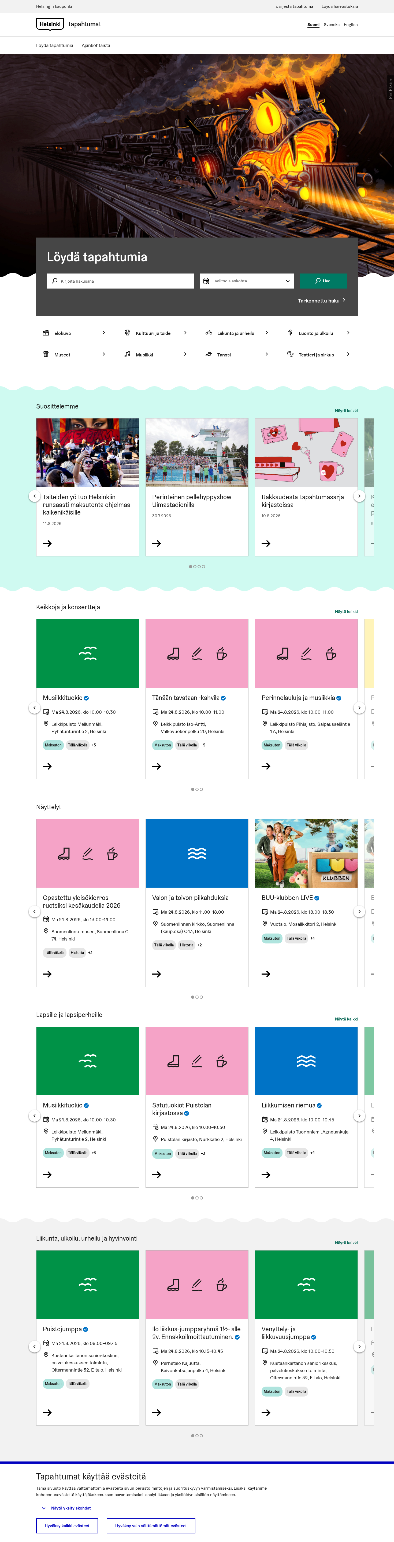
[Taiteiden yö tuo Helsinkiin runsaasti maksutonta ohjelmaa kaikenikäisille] (87, 487)
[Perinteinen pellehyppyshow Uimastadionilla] (197, 487)
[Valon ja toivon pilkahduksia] (197, 903)
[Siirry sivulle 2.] (194, 566)
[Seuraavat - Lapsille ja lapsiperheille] (359, 1116)
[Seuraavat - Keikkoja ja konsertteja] (359, 708)
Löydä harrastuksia (340, 6)
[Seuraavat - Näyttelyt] (359, 911)
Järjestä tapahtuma (294, 6)
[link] (50, 24)
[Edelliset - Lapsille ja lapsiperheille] (34, 1116)
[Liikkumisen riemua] (306, 1107)
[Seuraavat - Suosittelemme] (359, 496)
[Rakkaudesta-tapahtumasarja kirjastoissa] (306, 487)
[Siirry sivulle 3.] (199, 566)
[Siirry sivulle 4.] (203, 566)
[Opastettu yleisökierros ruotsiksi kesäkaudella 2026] (87, 903)
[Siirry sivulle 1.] (190, 566)
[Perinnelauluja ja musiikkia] (306, 699)
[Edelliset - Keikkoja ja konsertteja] (34, 708)
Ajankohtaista (96, 45)
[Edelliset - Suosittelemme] (34, 496)
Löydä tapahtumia (54, 45)
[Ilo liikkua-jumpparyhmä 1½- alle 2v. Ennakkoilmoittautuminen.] (197, 1338)
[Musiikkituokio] (87, 699)
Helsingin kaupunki (54, 6)
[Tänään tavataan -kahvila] (197, 699)
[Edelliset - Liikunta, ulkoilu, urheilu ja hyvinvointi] (34, 1347)
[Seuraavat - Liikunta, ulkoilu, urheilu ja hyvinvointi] (359, 1347)
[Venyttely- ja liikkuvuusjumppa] (306, 1338)
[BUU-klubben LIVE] (306, 903)
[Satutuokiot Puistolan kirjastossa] (197, 1107)
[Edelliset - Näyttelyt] (34, 911)
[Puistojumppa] (87, 1338)
